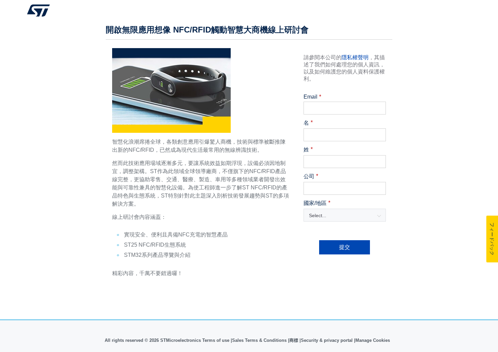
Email (312, 97)
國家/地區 (317, 203)
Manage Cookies (372, 340)
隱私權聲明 (355, 57)
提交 (344, 247)
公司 (311, 176)
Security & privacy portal (327, 340)
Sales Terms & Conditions (259, 340)
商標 (293, 340)
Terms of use (216, 340)
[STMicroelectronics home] (38, 10)
